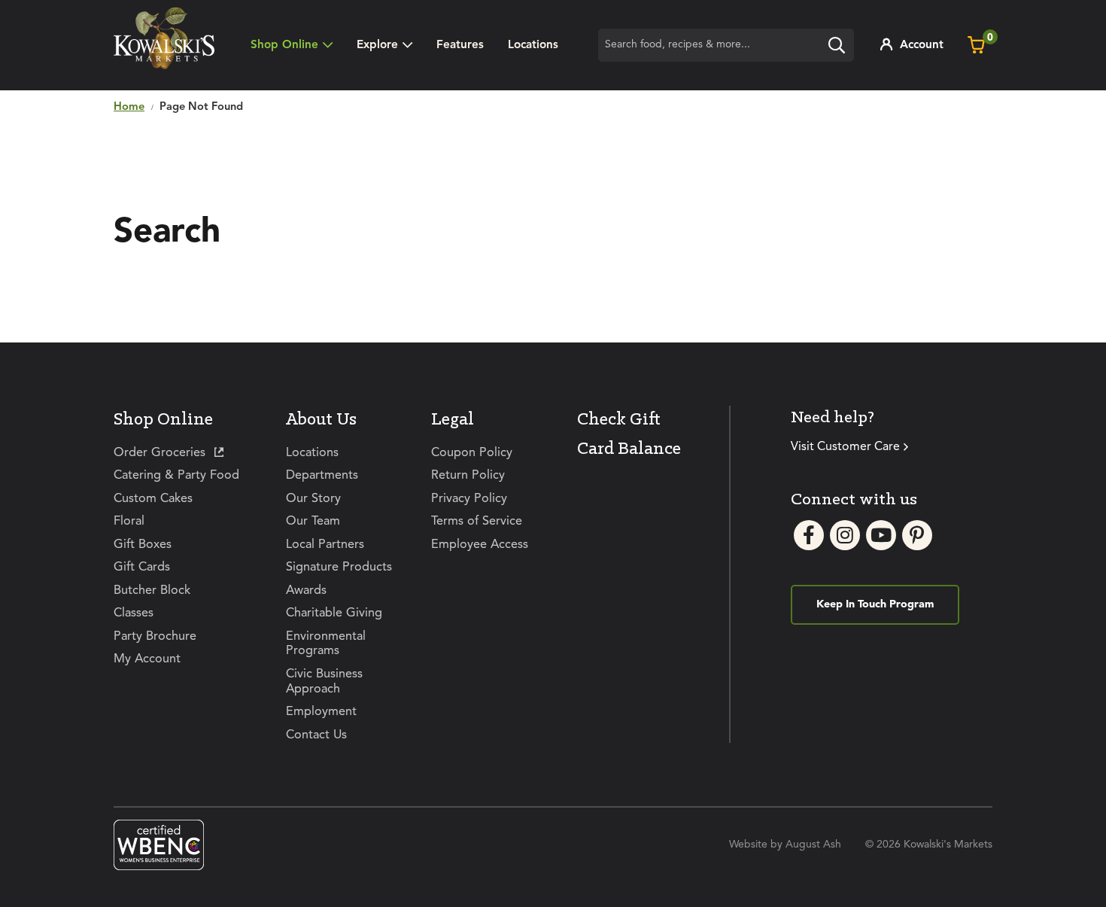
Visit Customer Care (845, 447)
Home (129, 107)
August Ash (813, 844)
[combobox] (726, 45)
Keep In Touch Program (875, 604)
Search (840, 47)
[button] (384, 45)
